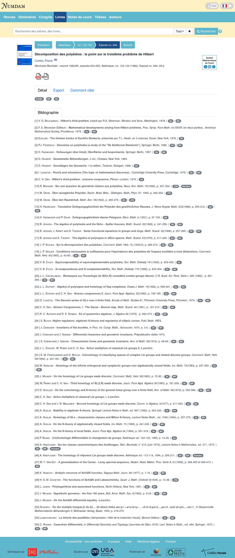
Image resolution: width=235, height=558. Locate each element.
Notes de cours (80, 17)
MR (48, 98)
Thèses (100, 17)
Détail (42, 90)
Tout (179, 31)
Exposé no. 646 (108, 45)
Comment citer (82, 90)
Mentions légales (149, 541)
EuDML (39, 98)
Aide (129, 541)
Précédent (43, 45)
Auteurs (115, 17)
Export (58, 90)
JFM (176, 186)
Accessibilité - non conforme (83, 541)
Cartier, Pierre (44, 60)
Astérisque (65, 45)
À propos (114, 541)
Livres (60, 17)
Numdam (186, 186)
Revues (9, 17)
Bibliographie (48, 112)
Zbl (56, 98)
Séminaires (27, 17)
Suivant (128, 45)
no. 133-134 (85, 45)
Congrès (45, 17)
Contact (171, 541)
